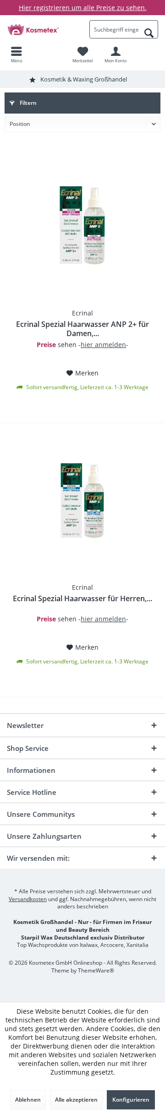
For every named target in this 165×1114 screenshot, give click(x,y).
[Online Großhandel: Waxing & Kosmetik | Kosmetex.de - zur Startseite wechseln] (41, 29)
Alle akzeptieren (76, 1099)
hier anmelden (103, 344)
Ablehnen (28, 1099)
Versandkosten (28, 899)
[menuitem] (16, 54)
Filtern (27, 103)
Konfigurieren (130, 1099)
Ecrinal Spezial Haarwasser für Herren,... (82, 598)
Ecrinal (82, 313)
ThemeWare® (96, 970)
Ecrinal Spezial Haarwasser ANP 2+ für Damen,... (82, 329)
